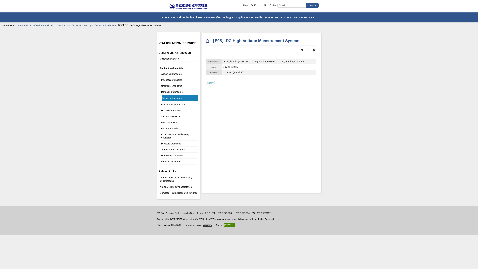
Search (312, 5)
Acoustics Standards (171, 74)
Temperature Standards (173, 149)
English (273, 5)
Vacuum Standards (170, 116)
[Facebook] (302, 50)
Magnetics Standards (171, 80)
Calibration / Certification (175, 52)
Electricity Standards (171, 98)
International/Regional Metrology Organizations (176, 179)
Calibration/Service (177, 43)
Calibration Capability (171, 68)
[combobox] (291, 5)
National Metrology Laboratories (176, 187)
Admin (219, 225)
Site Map (254, 5)
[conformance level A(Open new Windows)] (229, 225)
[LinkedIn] (314, 50)
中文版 (263, 5)
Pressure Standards (171, 143)
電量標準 (210, 83)
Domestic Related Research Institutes (178, 193)
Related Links (167, 171)
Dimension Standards (172, 92)
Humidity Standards (171, 110)
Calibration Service (169, 59)
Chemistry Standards (171, 86)
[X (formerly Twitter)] (308, 50)
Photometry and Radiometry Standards (175, 136)
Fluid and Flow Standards (174, 104)
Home (245, 5)
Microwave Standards (172, 155)
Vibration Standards (171, 161)
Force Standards (169, 128)
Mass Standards (169, 122)
